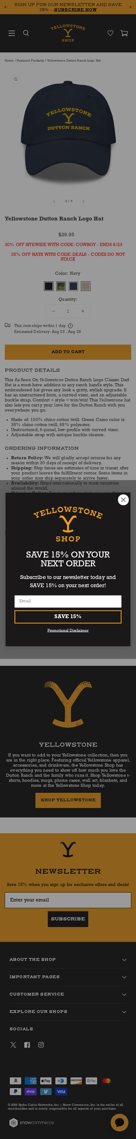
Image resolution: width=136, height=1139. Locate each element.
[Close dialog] (123, 500)
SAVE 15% (67, 617)
